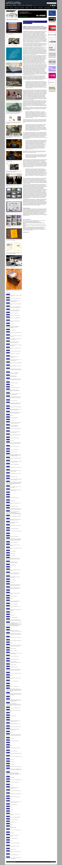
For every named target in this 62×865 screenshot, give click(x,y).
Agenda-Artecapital (29, 5)
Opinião (35, 7)
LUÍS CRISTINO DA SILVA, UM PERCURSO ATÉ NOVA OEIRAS (13, 318)
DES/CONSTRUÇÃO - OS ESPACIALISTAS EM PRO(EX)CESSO (13, 446)
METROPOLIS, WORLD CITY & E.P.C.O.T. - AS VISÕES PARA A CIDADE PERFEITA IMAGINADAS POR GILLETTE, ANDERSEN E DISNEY (13, 454)
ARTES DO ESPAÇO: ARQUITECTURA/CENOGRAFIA (11, 827)
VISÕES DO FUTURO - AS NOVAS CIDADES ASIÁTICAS (12, 843)
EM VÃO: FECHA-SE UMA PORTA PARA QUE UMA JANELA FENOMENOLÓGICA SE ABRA (13, 409)
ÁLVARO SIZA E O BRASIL (10, 777)
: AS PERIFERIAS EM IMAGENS (12, 522)
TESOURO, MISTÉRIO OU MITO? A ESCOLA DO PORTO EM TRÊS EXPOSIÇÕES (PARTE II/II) (13, 584)
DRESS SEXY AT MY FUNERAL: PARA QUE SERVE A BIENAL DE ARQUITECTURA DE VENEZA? (13, 645)
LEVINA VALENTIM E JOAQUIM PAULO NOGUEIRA (12, 656)
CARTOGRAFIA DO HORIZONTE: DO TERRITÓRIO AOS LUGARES (13, 363)
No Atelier (53, 7)
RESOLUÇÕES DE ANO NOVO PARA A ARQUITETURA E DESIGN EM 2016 (12, 562)
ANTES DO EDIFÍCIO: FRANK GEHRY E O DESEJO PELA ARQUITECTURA (13, 295)
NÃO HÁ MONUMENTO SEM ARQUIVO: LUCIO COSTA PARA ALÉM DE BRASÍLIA (13, 301)
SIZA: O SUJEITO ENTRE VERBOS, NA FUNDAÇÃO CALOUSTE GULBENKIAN (14, 345)
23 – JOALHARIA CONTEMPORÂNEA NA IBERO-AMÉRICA (13, 516)
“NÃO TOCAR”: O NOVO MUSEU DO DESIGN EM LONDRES (13, 531)
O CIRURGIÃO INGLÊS (9, 809)
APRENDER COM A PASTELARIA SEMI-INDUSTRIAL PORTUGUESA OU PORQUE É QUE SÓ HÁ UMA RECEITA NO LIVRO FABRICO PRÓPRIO (13, 773)
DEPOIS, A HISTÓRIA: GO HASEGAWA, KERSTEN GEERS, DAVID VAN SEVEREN (13, 490)
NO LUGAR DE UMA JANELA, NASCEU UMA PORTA (13, 353)
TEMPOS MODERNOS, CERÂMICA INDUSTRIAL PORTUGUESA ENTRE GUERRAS (13, 470)
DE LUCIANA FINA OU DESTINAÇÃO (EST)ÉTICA (12, 356)
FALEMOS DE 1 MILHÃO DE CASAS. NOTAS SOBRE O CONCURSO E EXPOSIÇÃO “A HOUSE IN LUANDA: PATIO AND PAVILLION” (13, 700)
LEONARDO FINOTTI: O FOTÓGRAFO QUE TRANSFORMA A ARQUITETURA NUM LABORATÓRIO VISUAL (12, 326)
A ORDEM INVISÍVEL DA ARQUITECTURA (12, 437)
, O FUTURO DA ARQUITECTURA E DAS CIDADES (13, 458)
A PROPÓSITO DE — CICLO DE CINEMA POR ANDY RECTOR (14, 360)
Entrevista (11, 7)
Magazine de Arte (8, 5)
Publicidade (14, 5)
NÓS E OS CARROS (9, 811)
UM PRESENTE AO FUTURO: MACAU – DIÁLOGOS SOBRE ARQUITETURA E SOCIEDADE (14, 461)
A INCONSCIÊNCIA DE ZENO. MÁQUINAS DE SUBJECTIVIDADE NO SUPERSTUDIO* (13, 601)
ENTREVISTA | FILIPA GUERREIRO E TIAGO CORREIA (13, 724)
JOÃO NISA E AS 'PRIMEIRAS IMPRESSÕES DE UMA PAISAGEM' (13, 435)
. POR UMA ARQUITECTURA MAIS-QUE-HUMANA (13, 321)
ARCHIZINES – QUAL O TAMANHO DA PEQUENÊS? (12, 681)
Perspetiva (27, 7)
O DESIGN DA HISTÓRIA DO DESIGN (11, 666)
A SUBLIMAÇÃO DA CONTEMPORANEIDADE (13, 817)
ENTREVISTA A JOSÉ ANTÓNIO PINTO (12, 604)
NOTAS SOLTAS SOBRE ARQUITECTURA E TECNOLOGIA (12, 846)
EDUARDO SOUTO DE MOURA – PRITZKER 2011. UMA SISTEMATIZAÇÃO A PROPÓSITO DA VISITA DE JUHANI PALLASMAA (13, 693)
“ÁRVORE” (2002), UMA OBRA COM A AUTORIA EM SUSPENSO (13, 525)
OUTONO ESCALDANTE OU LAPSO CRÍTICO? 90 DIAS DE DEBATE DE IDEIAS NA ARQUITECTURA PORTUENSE (13, 769)
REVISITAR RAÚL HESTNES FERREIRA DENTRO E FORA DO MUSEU (14, 332)
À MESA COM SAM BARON (10, 761)
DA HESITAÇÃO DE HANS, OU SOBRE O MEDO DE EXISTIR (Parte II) (14, 753)
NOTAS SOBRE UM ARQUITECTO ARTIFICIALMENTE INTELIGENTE (11, 376)
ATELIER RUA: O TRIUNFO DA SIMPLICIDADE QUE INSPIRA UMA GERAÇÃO (13, 339)
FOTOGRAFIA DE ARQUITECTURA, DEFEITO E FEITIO (13, 790)
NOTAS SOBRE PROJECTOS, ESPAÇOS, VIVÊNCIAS (14, 766)
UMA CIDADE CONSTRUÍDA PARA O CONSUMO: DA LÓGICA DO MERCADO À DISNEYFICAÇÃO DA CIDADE (14, 369)
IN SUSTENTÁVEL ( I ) (9, 840)
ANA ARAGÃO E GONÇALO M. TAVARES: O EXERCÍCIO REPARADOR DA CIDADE (12, 342)
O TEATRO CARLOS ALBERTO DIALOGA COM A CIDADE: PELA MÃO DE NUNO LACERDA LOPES (13, 508)
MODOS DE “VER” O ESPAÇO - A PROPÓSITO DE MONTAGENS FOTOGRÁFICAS (13, 858)
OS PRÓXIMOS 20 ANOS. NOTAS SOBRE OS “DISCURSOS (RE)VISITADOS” (12, 729)
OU (13, 387)
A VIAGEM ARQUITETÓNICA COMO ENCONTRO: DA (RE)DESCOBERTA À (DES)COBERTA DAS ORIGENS (13, 403)
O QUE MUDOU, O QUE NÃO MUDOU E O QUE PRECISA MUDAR (13, 710)
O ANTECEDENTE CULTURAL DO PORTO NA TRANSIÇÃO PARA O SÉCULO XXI (13, 432)
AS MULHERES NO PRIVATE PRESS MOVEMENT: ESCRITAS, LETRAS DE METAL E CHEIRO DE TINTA (13, 443)
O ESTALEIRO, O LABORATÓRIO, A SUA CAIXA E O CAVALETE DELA (13, 366)
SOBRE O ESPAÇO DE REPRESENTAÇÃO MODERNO (12, 855)
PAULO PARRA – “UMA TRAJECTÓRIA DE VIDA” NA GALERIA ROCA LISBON (13, 487)
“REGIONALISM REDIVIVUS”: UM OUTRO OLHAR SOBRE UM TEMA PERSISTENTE (14, 653)
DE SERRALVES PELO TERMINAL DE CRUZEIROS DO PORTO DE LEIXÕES (13, 519)
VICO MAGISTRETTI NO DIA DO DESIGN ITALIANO (12, 497)
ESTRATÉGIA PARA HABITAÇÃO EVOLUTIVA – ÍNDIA (13, 748)
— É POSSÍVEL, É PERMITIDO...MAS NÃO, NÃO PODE (13, 348)
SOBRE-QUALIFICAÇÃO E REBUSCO (11, 650)
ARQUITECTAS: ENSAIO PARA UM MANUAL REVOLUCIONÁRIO (13, 593)
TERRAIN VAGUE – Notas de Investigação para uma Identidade (13, 830)
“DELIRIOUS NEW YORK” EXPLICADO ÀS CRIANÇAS (12, 782)
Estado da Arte (16, 7)
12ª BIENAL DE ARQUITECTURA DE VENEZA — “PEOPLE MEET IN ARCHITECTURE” (13, 720)
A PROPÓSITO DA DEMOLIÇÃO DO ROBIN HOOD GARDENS (13, 794)
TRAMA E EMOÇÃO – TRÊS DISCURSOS (12, 686)
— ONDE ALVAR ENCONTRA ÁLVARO (13, 315)
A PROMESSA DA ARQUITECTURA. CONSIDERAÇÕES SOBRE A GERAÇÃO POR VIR (13, 661)
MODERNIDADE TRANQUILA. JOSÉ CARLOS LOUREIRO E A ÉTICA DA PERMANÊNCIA (13, 310)
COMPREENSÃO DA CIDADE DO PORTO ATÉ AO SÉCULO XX (13, 428)
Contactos (19, 5)
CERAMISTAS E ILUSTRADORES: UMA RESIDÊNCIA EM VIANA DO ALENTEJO (12, 425)
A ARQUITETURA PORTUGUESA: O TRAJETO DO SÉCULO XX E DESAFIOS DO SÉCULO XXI (13, 422)
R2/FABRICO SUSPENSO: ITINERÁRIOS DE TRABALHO (12, 464)
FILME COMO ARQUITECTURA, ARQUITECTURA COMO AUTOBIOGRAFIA (13, 609)
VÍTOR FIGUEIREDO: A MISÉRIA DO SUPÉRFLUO (13, 640)
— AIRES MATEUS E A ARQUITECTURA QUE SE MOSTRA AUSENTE (13, 307)
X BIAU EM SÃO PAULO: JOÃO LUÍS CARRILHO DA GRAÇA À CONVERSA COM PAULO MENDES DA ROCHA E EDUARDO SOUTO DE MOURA (13, 539)
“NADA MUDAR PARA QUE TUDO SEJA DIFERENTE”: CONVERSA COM (14, 630)
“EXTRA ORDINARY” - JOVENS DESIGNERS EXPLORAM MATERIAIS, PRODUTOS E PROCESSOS (13, 573)
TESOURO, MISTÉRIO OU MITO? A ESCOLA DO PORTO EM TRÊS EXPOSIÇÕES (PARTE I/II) (13, 588)
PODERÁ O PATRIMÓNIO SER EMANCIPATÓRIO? (13, 406)
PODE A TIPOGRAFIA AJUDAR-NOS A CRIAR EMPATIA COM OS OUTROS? (13, 577)
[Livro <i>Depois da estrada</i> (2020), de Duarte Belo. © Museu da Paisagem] (14, 211)
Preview (31, 7)
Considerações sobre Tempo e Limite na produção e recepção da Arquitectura (13, 814)
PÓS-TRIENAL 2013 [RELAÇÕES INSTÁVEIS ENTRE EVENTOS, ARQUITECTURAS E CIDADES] (13, 620)
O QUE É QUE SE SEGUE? (10, 759)
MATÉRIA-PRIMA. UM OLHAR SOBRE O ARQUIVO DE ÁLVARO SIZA (14, 548)
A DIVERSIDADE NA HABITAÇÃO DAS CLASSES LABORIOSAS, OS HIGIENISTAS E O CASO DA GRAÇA (13, 379)
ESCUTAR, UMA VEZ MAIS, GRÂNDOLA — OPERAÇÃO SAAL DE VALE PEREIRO (12, 373)
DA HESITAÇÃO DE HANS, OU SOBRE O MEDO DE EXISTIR (14, 756)
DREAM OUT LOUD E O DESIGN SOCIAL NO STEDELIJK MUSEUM (13, 545)
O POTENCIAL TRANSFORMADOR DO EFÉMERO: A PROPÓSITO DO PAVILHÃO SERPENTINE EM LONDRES (13, 734)
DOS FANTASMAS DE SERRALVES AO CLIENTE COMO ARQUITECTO (13, 570)
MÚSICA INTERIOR (9, 806)
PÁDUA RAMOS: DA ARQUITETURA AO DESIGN (13, 351)
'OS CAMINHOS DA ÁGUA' (10, 420)
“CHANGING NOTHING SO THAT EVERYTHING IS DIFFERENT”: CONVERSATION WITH (14, 633)
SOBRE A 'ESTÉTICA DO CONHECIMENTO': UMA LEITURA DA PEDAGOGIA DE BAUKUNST (13, 412)
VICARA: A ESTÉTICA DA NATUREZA (12, 476)
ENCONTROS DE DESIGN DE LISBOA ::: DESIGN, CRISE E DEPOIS (13, 678)
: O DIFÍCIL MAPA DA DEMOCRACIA (13, 304)
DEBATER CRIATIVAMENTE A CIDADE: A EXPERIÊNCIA (12, 787)
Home (24, 5)
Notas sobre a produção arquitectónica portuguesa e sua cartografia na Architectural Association (14, 801)
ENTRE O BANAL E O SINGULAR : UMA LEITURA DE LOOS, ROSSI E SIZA (13, 335)
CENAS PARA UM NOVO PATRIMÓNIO (12, 542)
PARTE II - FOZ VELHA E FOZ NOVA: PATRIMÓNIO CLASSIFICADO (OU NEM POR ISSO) (14, 479)
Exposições (22, 7)
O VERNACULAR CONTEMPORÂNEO (12, 617)
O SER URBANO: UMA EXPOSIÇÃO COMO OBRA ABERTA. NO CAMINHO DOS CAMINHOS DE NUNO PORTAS (13, 669)
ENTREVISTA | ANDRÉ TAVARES (11, 664)
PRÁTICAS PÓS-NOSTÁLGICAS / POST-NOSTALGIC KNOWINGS (14, 467)
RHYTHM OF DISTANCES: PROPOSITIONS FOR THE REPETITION (13, 503)
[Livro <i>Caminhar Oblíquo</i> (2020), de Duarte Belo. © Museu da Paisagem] (14, 198)
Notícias (7, 7)
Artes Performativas (47, 7)
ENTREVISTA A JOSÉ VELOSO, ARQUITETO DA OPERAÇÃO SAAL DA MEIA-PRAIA (13, 394)
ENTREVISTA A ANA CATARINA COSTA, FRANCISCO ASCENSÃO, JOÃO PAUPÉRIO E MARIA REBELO (13, 390)
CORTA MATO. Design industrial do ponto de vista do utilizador (13, 637)
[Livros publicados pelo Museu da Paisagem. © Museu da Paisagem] (14, 289)
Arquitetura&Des (40, 7)
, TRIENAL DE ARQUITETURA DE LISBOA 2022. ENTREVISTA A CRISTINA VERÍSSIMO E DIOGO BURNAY (13, 397)
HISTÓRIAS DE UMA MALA (10, 764)
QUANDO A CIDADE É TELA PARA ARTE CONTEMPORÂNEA (12, 835)
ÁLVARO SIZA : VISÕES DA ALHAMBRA (12, 528)
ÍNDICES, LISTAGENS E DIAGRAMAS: (13, 606)
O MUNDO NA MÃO (9, 612)
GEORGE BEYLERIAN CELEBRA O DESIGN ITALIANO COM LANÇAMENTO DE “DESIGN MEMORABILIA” (13, 558)
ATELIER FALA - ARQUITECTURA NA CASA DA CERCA (13, 473)
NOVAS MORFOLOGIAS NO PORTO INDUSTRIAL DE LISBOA (13, 851)
